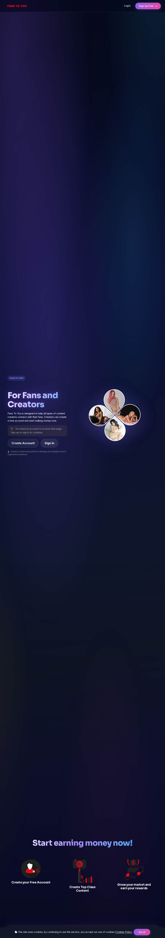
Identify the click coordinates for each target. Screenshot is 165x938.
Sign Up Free (146, 6)
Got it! (142, 932)
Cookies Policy (123, 931)
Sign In (49, 443)
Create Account (23, 443)
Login (127, 5)
